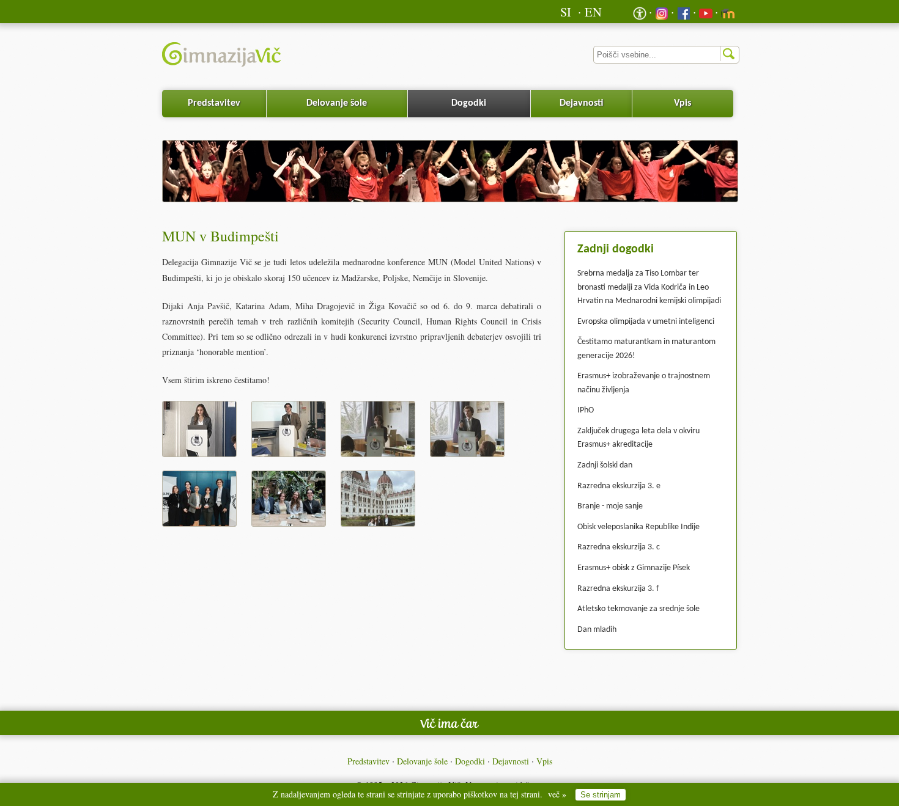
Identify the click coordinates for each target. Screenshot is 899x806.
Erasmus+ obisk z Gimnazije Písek (633, 568)
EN (593, 11)
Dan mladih (596, 629)
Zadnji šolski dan (604, 465)
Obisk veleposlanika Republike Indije (638, 527)
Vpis (682, 103)
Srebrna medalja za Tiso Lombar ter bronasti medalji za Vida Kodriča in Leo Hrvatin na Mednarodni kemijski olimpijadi (649, 287)
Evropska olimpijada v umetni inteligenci (645, 321)
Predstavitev (214, 103)
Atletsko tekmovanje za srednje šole (638, 609)
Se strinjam (600, 794)
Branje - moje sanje (610, 506)
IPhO (585, 410)
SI (565, 11)
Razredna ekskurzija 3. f (618, 588)
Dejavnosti (581, 103)
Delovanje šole (336, 103)
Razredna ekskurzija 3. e (618, 486)
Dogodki (468, 103)
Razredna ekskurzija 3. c (618, 547)
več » (557, 794)
